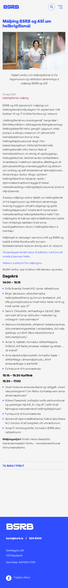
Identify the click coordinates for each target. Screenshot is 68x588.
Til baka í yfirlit (13, 465)
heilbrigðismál (10, 97)
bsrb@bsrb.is (14, 538)
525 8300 (35, 538)
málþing (24, 97)
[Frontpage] (11, 7)
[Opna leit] (51, 6)
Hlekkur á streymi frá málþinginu (22, 263)
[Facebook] (9, 578)
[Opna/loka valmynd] (60, 6)
